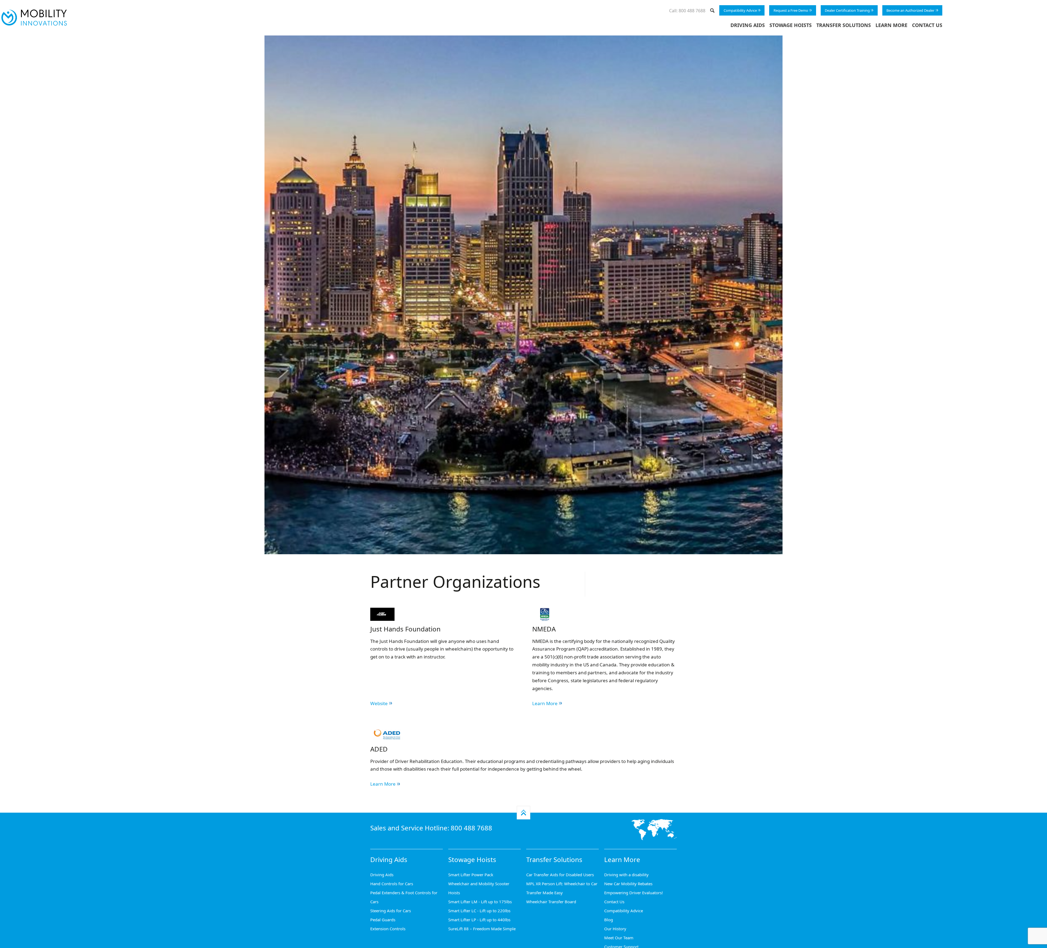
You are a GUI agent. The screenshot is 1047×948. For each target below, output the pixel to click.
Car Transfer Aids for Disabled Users (560, 874)
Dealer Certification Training (847, 10)
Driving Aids (747, 25)
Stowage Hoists (790, 25)
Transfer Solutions (843, 25)
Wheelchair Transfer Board (551, 901)
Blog (608, 919)
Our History (615, 928)
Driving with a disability (626, 874)
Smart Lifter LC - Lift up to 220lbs (479, 910)
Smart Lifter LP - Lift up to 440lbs (479, 919)
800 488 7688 (471, 827)
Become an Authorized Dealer (910, 10)
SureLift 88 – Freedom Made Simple (482, 928)
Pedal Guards (382, 919)
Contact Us (927, 25)
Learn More (891, 25)
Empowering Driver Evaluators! (633, 892)
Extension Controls (387, 928)
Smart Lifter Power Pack (470, 874)
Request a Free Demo (791, 10)
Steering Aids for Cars (390, 910)
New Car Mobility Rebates (628, 883)
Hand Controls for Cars (391, 883)
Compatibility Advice (740, 10)
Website (379, 703)
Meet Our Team (618, 937)
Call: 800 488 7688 (687, 11)
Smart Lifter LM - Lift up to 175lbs (480, 901)
